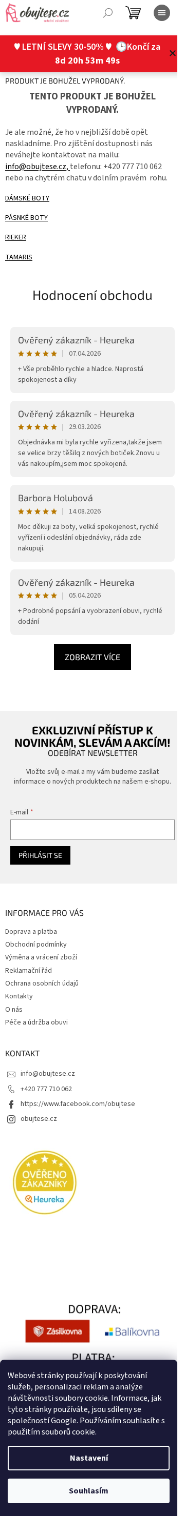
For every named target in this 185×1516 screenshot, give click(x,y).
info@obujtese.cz (48, 1074)
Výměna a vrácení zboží (41, 957)
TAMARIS (18, 257)
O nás (14, 1010)
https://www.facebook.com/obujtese (78, 1104)
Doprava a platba (31, 932)
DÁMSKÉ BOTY (27, 198)
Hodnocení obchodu (92, 294)
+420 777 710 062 (46, 1089)
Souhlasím (88, 1491)
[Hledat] (108, 13)
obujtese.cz (39, 1119)
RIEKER (15, 237)
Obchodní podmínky (36, 944)
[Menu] (162, 13)
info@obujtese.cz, (37, 166)
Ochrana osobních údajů (42, 983)
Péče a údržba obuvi (36, 1022)
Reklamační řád (28, 971)
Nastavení (89, 1458)
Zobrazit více (92, 657)
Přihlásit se (40, 855)
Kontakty (19, 996)
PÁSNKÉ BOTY (26, 218)
